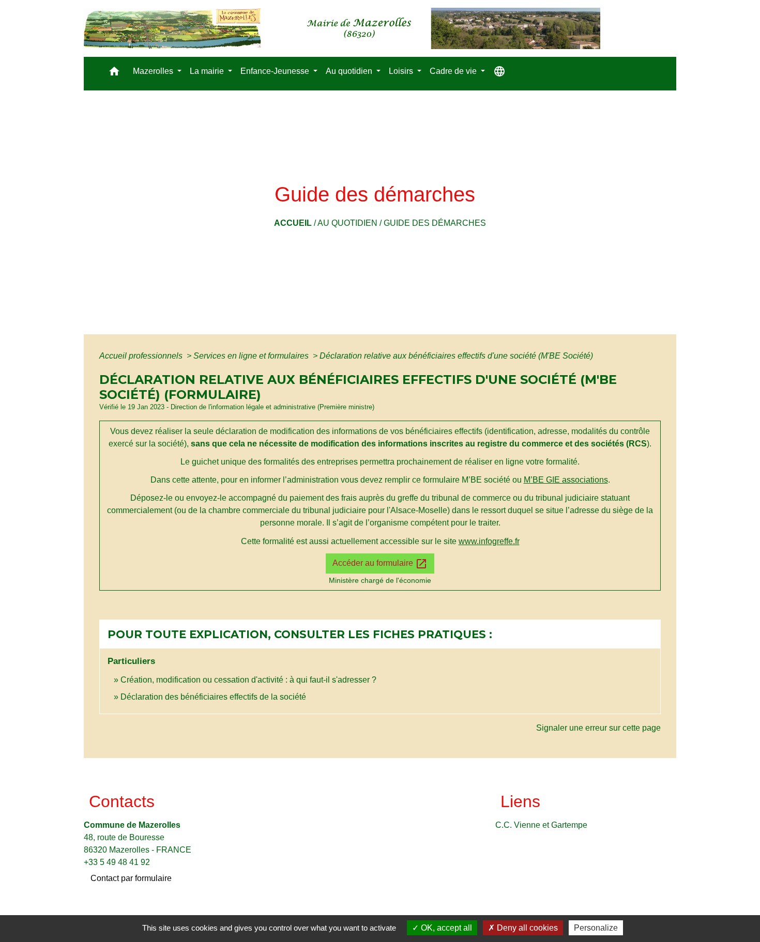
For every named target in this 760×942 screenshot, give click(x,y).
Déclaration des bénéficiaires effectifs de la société (213, 696)
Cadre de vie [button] (454, 71)
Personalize (596, 927)
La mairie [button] (208, 71)
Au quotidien (347, 223)
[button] (114, 73)
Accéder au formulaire (380, 564)
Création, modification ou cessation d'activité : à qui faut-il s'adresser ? (248, 679)
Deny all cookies (526, 927)
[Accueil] (342, 28)
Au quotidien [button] (350, 71)
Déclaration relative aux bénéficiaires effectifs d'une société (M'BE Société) (456, 355)
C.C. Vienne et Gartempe (541, 825)
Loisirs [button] (402, 71)
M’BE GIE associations (566, 479)
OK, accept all (445, 927)
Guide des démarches (435, 223)
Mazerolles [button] (154, 71)
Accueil (293, 223)
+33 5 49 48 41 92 (117, 862)
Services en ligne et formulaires (252, 355)
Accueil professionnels (142, 355)
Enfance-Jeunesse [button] (275, 71)
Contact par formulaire (131, 878)
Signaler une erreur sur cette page (598, 727)
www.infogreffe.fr (489, 541)
